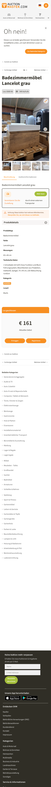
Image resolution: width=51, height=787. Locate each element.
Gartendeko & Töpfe (12, 514)
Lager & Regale (10, 450)
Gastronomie (9, 416)
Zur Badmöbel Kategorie (36, 51)
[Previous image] (6, 129)
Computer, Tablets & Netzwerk (16, 396)
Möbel (6, 460)
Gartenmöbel (9, 504)
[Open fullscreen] (45, 101)
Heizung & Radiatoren (12, 543)
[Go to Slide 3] (26, 166)
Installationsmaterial (12, 430)
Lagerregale (8, 455)
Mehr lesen (41, 194)
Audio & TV (8, 381)
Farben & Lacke (10, 529)
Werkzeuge (8, 411)
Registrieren (36, 341)
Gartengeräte (9, 519)
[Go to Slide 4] (36, 166)
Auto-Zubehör (9, 386)
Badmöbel (7, 283)
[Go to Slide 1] (7, 166)
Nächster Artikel (40, 70)
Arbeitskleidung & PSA (13, 548)
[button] (39, 5)
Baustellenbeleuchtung (13, 534)
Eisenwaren (8, 425)
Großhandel (8, 470)
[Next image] (45, 129)
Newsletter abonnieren (11, 680)
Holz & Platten (9, 420)
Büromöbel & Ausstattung (14, 440)
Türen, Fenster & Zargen (13, 400)
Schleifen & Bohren (11, 489)
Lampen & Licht (10, 539)
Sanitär (7, 475)
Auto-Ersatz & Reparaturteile (15, 391)
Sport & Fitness (10, 499)
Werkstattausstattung (13, 553)
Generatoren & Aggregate (14, 377)
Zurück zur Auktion (11, 62)
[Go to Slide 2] (16, 166)
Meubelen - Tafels (11, 465)
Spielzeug (8, 495)
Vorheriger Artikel (10, 70)
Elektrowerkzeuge (11, 405)
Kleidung (7, 445)
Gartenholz (8, 523)
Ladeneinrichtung (11, 558)
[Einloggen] (46, 5)
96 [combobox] (24, 70)
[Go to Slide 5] (46, 166)
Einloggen (15, 341)
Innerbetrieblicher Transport (15, 435)
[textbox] (25, 269)
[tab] (9, 177)
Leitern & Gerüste (11, 509)
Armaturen (8, 484)
